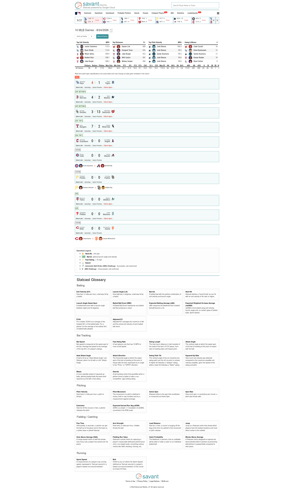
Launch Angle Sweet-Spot (86, 303)
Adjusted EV (118, 319)
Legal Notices (155, 481)
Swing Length (154, 342)
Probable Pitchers (124, 13)
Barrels (152, 292)
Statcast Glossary (91, 279)
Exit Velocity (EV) (83, 292)
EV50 (78, 319)
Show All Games (102, 36)
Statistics (180, 13)
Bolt (114, 459)
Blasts (78, 371)
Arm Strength (118, 423)
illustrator (87, 13)
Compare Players (158, 13)
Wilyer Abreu (89, 54)
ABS (172, 13)
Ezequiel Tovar (127, 50)
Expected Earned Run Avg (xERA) (126, 405)
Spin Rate (189, 392)
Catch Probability (156, 437)
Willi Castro (126, 57)
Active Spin (153, 392)
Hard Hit (88, 253)
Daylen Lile (126, 46)
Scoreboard (110, 13)
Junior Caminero (91, 46)
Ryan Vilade (89, 50)
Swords (116, 371)
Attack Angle (190, 342)
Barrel (89, 257)
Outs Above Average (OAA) (87, 437)
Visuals (145, 13)
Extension (80, 405)
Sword (87, 263)
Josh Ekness (161, 46)
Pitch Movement (119, 392)
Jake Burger (89, 61)
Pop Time (80, 423)
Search (136, 13)
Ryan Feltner (198, 61)
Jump (187, 423)
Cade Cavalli (198, 46)
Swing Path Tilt (155, 355)
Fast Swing (89, 260)
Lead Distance (154, 423)
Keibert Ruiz (89, 57)
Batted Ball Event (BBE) (122, 303)
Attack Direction (119, 355)
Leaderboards (194, 13)
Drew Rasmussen (200, 50)
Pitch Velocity (81, 392)
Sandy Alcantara (163, 54)
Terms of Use (131, 481)
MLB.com (165, 481)
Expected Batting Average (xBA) (162, 303)
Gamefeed (98, 13)
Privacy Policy (142, 481)
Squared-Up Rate (192, 355)
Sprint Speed (81, 459)
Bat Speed (80, 342)
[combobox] (195, 5)
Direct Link (79, 87)
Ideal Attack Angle (83, 355)
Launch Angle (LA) (120, 292)
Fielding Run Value (120, 437)
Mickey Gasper (127, 61)
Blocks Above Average (194, 437)
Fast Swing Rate (119, 342)
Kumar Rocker (199, 57)
